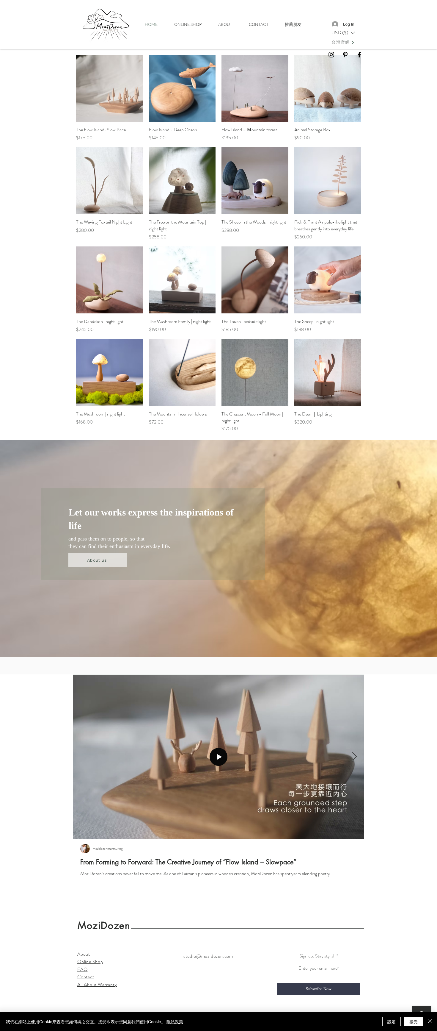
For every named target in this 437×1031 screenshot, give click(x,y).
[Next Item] (354, 757)
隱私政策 (174, 1021)
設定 (391, 1021)
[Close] (429, 1021)
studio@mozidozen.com (208, 956)
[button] (343, 33)
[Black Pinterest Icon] (345, 54)
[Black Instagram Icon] (331, 54)
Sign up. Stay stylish (317, 956)
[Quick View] (109, 88)
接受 (413, 1021)
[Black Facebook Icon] (359, 54)
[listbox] (343, 33)
